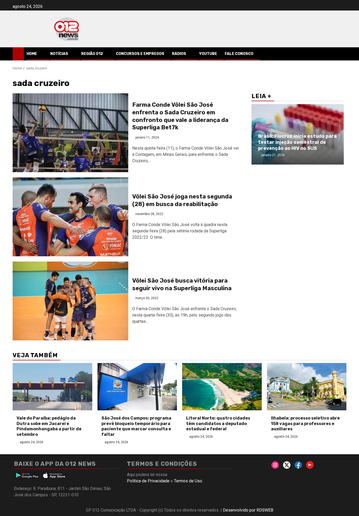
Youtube (208, 54)
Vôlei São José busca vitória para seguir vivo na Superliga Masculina (182, 284)
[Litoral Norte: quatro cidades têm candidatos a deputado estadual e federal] (222, 386)
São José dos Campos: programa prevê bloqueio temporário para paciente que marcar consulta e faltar (136, 426)
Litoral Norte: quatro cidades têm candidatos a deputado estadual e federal (218, 424)
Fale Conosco (239, 54)
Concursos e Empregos (140, 54)
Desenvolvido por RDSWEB (248, 510)
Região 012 (92, 54)
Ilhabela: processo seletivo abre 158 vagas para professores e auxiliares (305, 424)
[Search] (342, 54)
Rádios (179, 54)
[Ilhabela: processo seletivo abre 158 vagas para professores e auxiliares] (307, 386)
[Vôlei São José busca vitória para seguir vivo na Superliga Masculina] (70, 301)
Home (32, 54)
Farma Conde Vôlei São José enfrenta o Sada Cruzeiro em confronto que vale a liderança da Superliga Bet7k (180, 116)
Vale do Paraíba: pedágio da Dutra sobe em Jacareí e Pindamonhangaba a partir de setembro (49, 426)
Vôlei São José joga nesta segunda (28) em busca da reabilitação (182, 200)
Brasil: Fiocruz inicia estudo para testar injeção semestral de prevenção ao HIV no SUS (297, 142)
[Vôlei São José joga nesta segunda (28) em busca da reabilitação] (70, 216)
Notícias (59, 54)
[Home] (18, 53)
